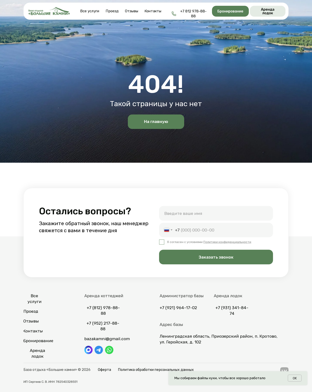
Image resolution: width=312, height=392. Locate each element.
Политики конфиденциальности (227, 242)
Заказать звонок (216, 257)
